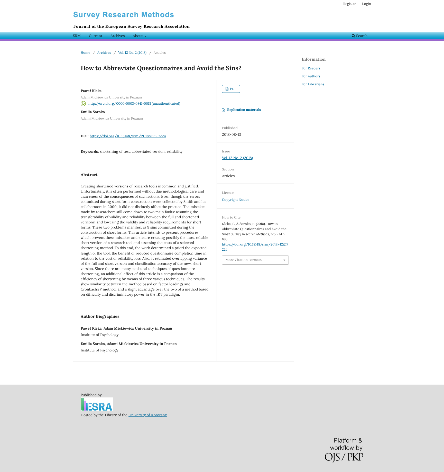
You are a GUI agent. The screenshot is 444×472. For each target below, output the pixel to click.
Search (361, 35)
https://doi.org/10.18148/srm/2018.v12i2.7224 (128, 136)
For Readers (311, 68)
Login (366, 4)
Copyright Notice (235, 199)
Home (85, 52)
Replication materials (244, 109)
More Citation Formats (244, 260)
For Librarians (313, 84)
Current (95, 35)
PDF (232, 89)
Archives (117, 35)
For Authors (311, 76)
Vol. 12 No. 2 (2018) (132, 52)
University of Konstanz (147, 415)
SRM (77, 35)
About (138, 35)
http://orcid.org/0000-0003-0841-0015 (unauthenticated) (134, 103)
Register (349, 4)
